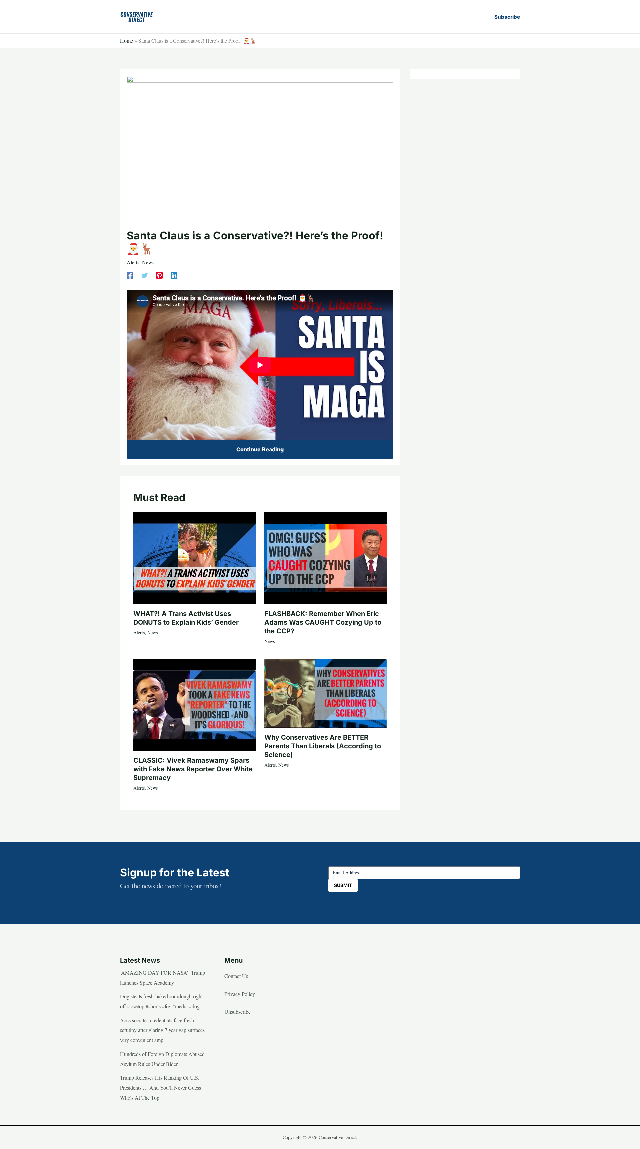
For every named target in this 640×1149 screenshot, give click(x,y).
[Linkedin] (174, 274)
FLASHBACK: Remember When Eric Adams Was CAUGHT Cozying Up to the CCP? (322, 622)
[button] (507, 16)
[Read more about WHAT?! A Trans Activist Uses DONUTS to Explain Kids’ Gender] (194, 556)
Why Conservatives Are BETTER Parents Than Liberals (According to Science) (322, 746)
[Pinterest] (159, 274)
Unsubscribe (237, 1011)
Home (126, 40)
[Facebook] (130, 274)
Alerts (133, 262)
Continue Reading (260, 449)
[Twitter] (144, 274)
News (148, 262)
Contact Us (236, 975)
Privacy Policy (239, 993)
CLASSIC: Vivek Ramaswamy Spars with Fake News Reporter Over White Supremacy (193, 769)
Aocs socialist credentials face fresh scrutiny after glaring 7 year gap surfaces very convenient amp (162, 1030)
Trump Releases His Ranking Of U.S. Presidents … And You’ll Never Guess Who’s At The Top (160, 1087)
